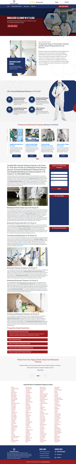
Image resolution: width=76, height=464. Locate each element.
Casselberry (13, 407)
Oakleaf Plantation (43, 403)
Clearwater (13, 409)
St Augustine (57, 401)
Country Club (13, 419)
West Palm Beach (58, 432)
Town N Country (58, 421)
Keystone (27, 417)
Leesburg (27, 432)
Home (8, 6)
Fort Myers (28, 389)
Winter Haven (57, 437)
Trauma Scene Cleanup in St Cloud (45, 145)
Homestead (28, 405)
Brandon (13, 401)
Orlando (41, 408)
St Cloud (56, 403)
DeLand (12, 428)
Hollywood (28, 404)
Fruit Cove (28, 393)
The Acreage (57, 416)
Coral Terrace (13, 417)
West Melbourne (58, 431)
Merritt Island (28, 440)
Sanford (56, 392)
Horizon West (28, 407)
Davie (12, 424)
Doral (12, 432)
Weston (56, 435)
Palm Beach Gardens (44, 413)
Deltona (12, 431)
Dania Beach (13, 423)
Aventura (13, 391)
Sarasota (56, 393)
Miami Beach (42, 387)
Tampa (56, 412)
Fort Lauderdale (29, 388)
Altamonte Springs (15, 388)
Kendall (27, 413)
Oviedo (41, 411)
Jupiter (27, 411)
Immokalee (28, 408)
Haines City (28, 400)
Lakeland (27, 424)
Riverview (42, 441)
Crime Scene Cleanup (44, 453)
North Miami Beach (44, 399)
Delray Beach (13, 429)
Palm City (42, 415)
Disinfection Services (44, 455)
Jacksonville (28, 409)
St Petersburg (57, 404)
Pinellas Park (42, 428)
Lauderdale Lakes (29, 429)
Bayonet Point (14, 392)
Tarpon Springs (58, 413)
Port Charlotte (43, 435)
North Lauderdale (43, 396)
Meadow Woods (29, 437)
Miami (27, 441)
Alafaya (12, 387)
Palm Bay (42, 412)
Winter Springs (57, 440)
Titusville (56, 420)
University (56, 423)
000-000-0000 (63, 6)
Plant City (42, 429)
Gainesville (28, 395)
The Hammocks (58, 417)
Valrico (56, 425)
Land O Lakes (28, 427)
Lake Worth (28, 423)
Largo (27, 428)
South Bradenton (58, 397)
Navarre (41, 392)
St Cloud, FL (59, 454)
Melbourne (28, 439)
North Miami (42, 397)
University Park (57, 424)
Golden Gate (28, 396)
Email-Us (67, 2)
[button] (37, 158)
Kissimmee (28, 419)
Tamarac (56, 409)
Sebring (56, 396)
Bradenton (13, 400)
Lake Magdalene (29, 421)
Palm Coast (42, 416)
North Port (42, 400)
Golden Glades (28, 397)
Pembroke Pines (43, 424)
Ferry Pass (13, 441)
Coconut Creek (14, 412)
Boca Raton (13, 396)
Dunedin (13, 433)
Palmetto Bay (42, 420)
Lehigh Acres (28, 433)
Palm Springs (42, 419)
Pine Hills (42, 427)
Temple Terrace (58, 415)
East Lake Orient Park (15, 436)
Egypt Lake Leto (14, 437)
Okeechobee (42, 407)
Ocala (41, 404)
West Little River (58, 429)
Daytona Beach (14, 425)
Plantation (42, 431)
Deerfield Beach (14, 427)
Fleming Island (28, 387)
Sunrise (56, 407)
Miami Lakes (42, 389)
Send (59, 188)
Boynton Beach (14, 399)
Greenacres (28, 399)
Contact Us (33, 6)
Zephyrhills (57, 441)
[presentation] (32, 375)
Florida (56, 2)
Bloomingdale (14, 395)
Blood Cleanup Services (45, 451)
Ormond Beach (43, 409)
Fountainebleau (29, 392)
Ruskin (56, 391)
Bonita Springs (14, 397)
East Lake (13, 435)
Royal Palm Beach (58, 389)
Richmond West (43, 440)
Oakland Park (42, 401)
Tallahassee (57, 408)
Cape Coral (13, 404)
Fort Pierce (28, 391)
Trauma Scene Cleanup (45, 457)
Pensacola (42, 425)
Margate (27, 436)
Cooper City (13, 413)
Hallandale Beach (29, 401)
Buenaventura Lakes (15, 403)
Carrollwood (13, 405)
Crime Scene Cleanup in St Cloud (61, 145)
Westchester (57, 433)
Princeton (42, 439)
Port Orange (42, 436)
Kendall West (28, 415)
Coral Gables (13, 415)
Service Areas (26, 6)
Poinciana (42, 432)
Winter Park (57, 439)
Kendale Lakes (28, 412)
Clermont (13, 411)
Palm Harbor (42, 417)
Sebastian (56, 395)
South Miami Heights (59, 399)
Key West (27, 416)
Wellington (57, 427)
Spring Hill (57, 400)
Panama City (42, 421)
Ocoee (41, 405)
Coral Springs (14, 416)
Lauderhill (28, 431)
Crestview (13, 420)
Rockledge (57, 388)
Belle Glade (13, 393)
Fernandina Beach (14, 440)
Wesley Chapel (57, 428)
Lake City (27, 420)
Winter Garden (57, 436)
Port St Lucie (42, 437)
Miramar (41, 391)
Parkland (42, 423)
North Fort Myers (43, 395)
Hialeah (27, 403)
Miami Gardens (43, 388)
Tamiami (56, 411)
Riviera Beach (57, 387)
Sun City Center (58, 405)
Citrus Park (13, 408)
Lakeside (27, 425)
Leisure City (28, 435)
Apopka (12, 389)
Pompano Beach (43, 433)
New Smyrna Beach (44, 393)
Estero (12, 439)
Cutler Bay (13, 421)
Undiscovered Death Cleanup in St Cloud (29, 145)
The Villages (57, 419)
